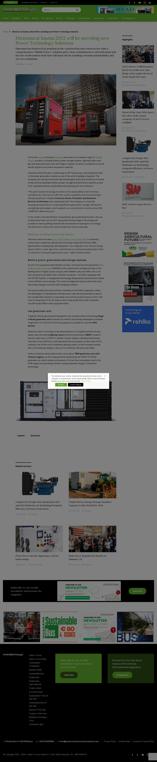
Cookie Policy (86, 381)
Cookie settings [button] (75, 385)
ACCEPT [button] (61, 385)
